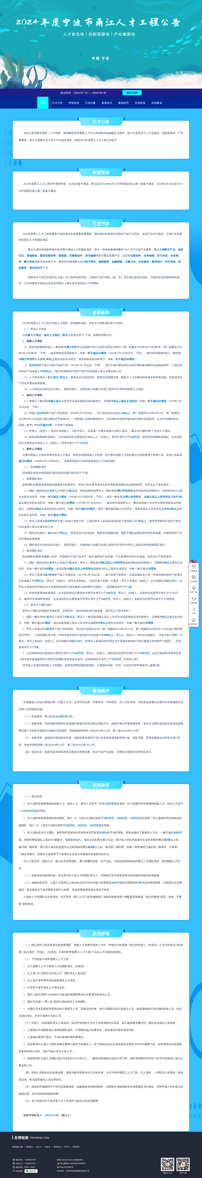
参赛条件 (107, 103)
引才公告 (57, 103)
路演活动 (57, 1146)
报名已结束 (132, 92)
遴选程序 (123, 103)
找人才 (39, 1146)
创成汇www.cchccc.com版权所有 (70, 1159)
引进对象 (90, 103)
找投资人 (29, 1146)
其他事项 (156, 103)
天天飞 (66, 1146)
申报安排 (73, 103)
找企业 (47, 1146)
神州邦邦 (76, 1146)
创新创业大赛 (17, 1146)
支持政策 (140, 103)
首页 (43, 103)
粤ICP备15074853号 (65, 1167)
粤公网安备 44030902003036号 (73, 1163)
